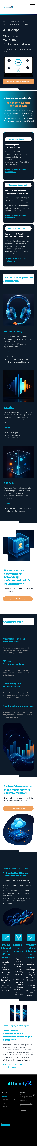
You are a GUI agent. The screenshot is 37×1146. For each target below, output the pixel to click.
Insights (4, 1103)
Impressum (23, 1100)
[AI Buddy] (14, 1096)
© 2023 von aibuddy (24, 1109)
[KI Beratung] (14, 1099)
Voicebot (9, 407)
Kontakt (4, 1106)
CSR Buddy (10, 483)
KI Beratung (5, 1099)
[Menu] (32, 4)
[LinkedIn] (34, 1095)
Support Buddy (13, 331)
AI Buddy (5, 1096)
